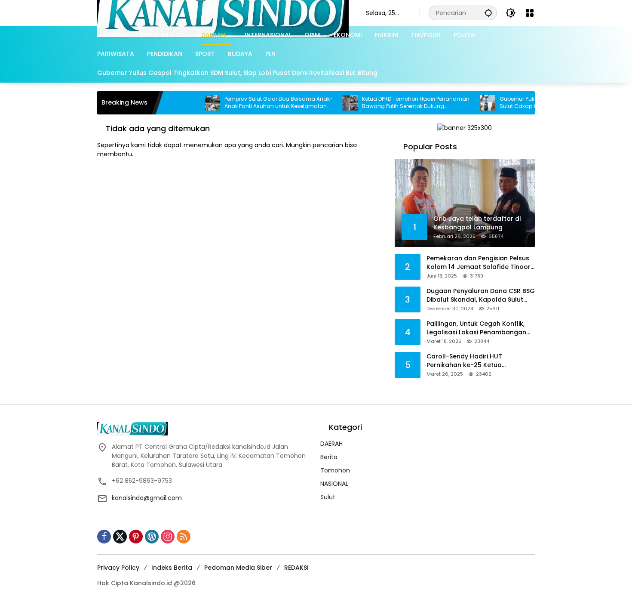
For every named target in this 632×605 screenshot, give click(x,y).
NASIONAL (334, 483)
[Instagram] (168, 536)
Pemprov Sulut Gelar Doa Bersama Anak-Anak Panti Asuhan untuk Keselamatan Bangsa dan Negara (260, 103)
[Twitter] (120, 536)
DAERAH (331, 443)
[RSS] (183, 536)
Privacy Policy (118, 567)
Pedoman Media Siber (238, 567)
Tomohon (335, 470)
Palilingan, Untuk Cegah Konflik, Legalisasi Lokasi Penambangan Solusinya (476, 328)
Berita (328, 457)
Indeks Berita (171, 567)
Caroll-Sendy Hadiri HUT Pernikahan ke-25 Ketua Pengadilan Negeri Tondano (470, 360)
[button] (488, 13)
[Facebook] (104, 536)
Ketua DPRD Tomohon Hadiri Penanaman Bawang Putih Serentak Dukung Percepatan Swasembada (397, 103)
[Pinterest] (136, 536)
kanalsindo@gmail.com (147, 498)
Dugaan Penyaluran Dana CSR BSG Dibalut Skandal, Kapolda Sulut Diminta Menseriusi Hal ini (480, 295)
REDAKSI (296, 567)
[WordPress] (152, 536)
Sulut (327, 497)
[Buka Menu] (530, 13)
